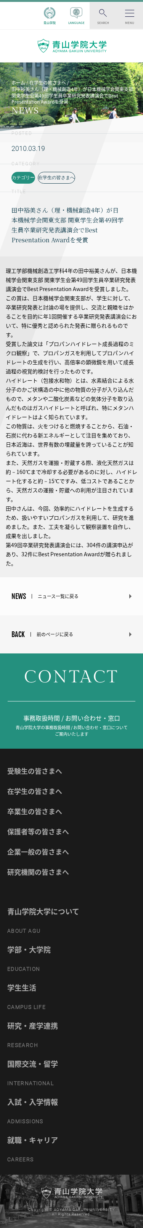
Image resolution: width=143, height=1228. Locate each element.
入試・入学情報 (32, 1102)
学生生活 (21, 987)
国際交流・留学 (32, 1063)
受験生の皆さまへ (34, 771)
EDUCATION (23, 969)
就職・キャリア (32, 1140)
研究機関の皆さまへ (38, 872)
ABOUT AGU (24, 930)
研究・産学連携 (32, 1025)
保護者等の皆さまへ (38, 831)
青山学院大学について (43, 911)
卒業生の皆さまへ (34, 811)
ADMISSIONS (25, 1121)
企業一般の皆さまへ (38, 852)
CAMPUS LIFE (26, 1007)
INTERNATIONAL (30, 1083)
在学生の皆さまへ (56, 177)
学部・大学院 (29, 949)
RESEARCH (22, 1045)
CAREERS (20, 1159)
